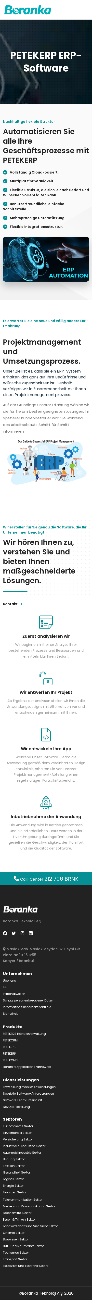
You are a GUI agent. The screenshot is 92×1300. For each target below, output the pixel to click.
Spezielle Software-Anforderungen (28, 1093)
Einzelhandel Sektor (17, 1133)
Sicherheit (10, 1014)
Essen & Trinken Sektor (19, 1219)
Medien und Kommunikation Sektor (29, 1206)
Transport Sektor (15, 1259)
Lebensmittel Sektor (17, 1213)
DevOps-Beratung (16, 1107)
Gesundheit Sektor (16, 1172)
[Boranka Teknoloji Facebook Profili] (5, 933)
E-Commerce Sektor (18, 1126)
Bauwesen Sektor (15, 1239)
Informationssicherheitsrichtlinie (27, 1007)
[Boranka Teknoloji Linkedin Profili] (31, 933)
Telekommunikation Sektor (22, 1200)
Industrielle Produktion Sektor (24, 1146)
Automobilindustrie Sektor (22, 1152)
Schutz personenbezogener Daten (28, 1000)
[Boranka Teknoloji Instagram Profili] (22, 933)
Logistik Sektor (13, 1179)
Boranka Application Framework (27, 1067)
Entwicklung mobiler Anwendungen (29, 1087)
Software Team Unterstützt (22, 1100)
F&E (5, 987)
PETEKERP (9, 1053)
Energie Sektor (13, 1186)
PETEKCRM (10, 1040)
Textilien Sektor (14, 1166)
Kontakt (10, 603)
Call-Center (49, 879)
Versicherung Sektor (18, 1139)
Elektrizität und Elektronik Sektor (25, 1266)
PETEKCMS (10, 1060)
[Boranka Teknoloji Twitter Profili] (14, 933)
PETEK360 (9, 1047)
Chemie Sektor (14, 1233)
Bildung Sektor (14, 1159)
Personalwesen (14, 994)
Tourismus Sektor (16, 1252)
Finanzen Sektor (14, 1192)
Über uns (9, 980)
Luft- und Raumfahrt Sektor (23, 1246)
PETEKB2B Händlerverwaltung (24, 1034)
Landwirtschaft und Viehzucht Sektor (30, 1226)
